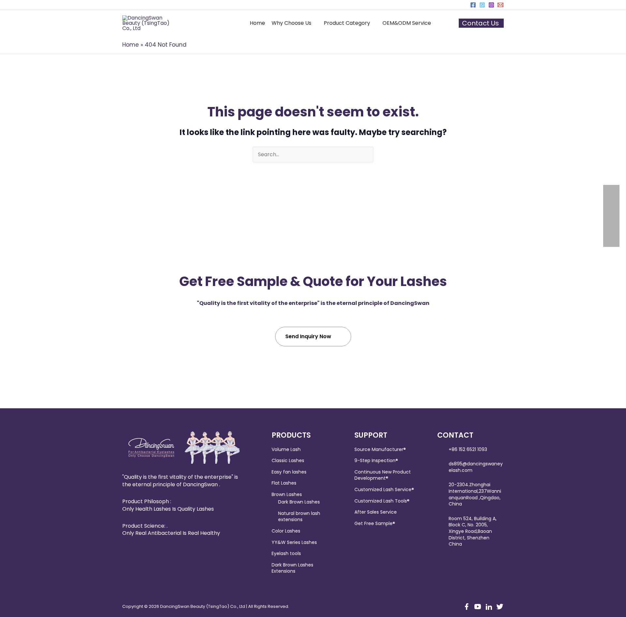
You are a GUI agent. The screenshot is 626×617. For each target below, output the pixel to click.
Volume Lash (286, 449)
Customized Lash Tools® (382, 501)
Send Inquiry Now (308, 336)
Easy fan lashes (289, 472)
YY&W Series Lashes (294, 542)
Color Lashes (286, 531)
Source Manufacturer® (380, 449)
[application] (314, 23)
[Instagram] (491, 5)
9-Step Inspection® (376, 460)
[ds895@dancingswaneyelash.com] (500, 5)
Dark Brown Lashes (299, 502)
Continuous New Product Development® (382, 475)
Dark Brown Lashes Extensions (292, 568)
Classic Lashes (288, 460)
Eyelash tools (286, 553)
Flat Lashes (284, 483)
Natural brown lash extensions (299, 516)
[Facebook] (473, 5)
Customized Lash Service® (384, 489)
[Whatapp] (482, 5)
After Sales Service (375, 512)
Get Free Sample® (374, 523)
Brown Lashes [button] (287, 494)
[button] (294, 23)
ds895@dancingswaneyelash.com (476, 467)
